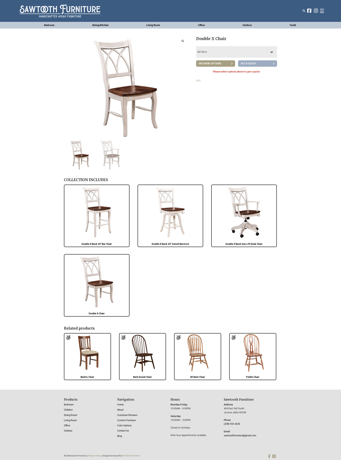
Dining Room (70, 415)
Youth (293, 25)
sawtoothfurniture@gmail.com (240, 435)
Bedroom (49, 25)
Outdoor (247, 25)
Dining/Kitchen (100, 25)
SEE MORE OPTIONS (210, 63)
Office (201, 25)
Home (120, 404)
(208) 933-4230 (232, 423)
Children (68, 409)
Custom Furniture (126, 420)
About (120, 409)
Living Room (153, 25)
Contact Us (123, 430)
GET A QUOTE (248, 63)
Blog (119, 436)
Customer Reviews (127, 415)
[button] (182, 41)
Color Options (124, 425)
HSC (198, 80)
